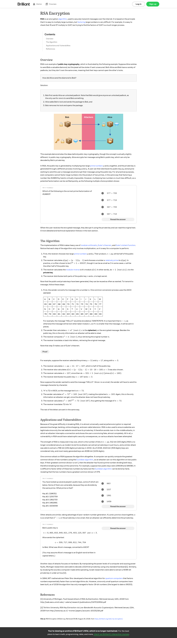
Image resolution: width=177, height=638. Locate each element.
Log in (138, 4)
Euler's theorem (104, 245)
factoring (81, 22)
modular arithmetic (89, 245)
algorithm (63, 19)
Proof (45, 352)
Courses (52, 4)
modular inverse (73, 269)
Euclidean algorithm (84, 459)
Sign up (152, 4)
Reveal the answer (118, 219)
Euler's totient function (125, 245)
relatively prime (111, 260)
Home (39, 4)
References (50, 49)
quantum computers (114, 578)
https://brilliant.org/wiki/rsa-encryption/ (109, 619)
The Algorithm (51, 42)
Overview (49, 39)
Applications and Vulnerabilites (58, 45)
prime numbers (96, 166)
